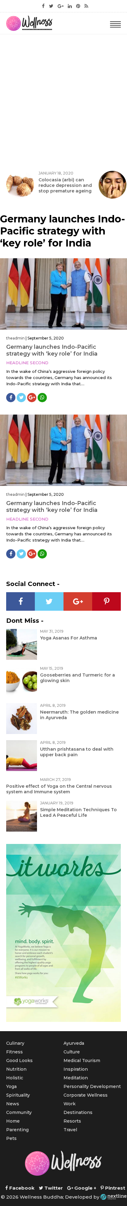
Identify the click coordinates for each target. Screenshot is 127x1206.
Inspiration (75, 1069)
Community (19, 1112)
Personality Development (92, 1086)
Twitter (53, 1188)
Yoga (11, 1086)
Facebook (21, 1188)
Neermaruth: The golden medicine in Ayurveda (79, 714)
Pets (11, 1138)
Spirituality (18, 1095)
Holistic (14, 1078)
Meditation (75, 1078)
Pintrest (114, 1188)
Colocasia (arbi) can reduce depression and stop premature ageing (65, 185)
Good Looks (19, 1060)
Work (69, 1104)
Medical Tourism (81, 1060)
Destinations (77, 1112)
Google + (84, 1188)
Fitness (14, 1052)
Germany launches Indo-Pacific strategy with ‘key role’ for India (51, 350)
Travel (70, 1129)
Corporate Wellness (85, 1095)
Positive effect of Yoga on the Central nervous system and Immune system (59, 789)
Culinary (15, 1043)
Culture (71, 1052)
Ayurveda (73, 1043)
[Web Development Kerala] (113, 1197)
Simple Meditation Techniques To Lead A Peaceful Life (78, 812)
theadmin (15, 338)
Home (13, 1121)
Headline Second (27, 362)
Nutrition (16, 1069)
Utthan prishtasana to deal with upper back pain (76, 751)
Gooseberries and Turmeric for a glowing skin (77, 677)
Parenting (17, 1129)
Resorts (72, 1121)
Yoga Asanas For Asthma (68, 638)
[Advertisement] (63, 101)
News (12, 1104)
